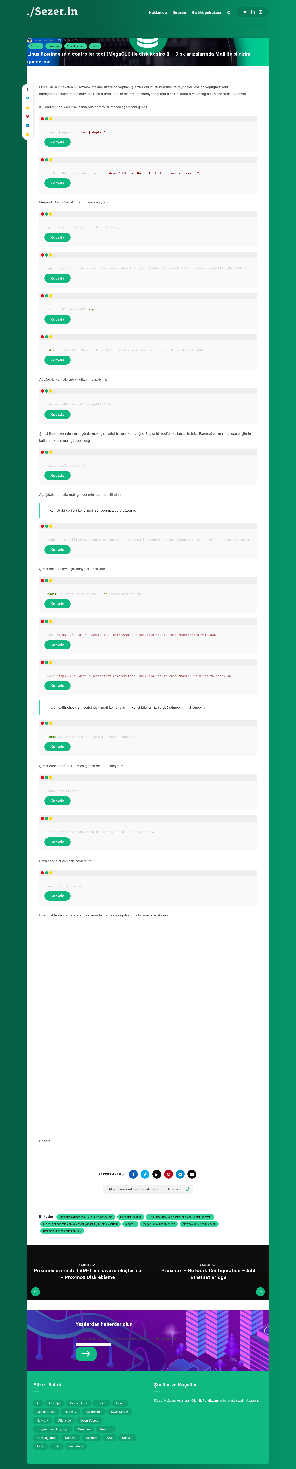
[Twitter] (245, 12)
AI (38, 1403)
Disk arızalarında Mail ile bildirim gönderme (85, 1216)
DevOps (55, 1403)
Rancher (106, 1429)
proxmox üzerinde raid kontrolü (62, 1230)
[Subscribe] (86, 1354)
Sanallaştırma (75, 46)
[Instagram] (260, 12)
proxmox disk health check (199, 1224)
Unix (56, 1446)
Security (91, 1437)
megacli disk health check (159, 1224)
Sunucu (35, 46)
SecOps (70, 1437)
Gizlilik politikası (206, 12)
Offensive (64, 1420)
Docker (101, 1403)
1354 (82, 40)
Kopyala (57, 142)
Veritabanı (76, 1446)
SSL (110, 1437)
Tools (95, 46)
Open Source (89, 1420)
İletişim (179, 12)
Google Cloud (46, 1411)
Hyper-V (70, 1411)
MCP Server (119, 1411)
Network (42, 1420)
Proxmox (53, 46)
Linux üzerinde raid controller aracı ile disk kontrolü (180, 1216)
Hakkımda (158, 12)
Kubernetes (93, 1411)
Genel (120, 1403)
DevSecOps (78, 1403)
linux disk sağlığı (130, 1216)
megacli (130, 1224)
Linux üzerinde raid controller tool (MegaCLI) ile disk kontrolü (80, 1224)
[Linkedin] (253, 12)
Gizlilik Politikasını (205, 1400)
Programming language (52, 1429)
